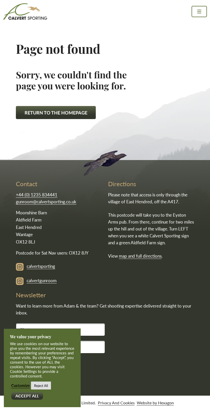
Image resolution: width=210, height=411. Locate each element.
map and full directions (140, 256)
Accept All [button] (27, 396)
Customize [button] (20, 385)
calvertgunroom (42, 280)
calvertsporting (41, 266)
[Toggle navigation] (199, 11)
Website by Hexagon (155, 403)
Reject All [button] (41, 385)
